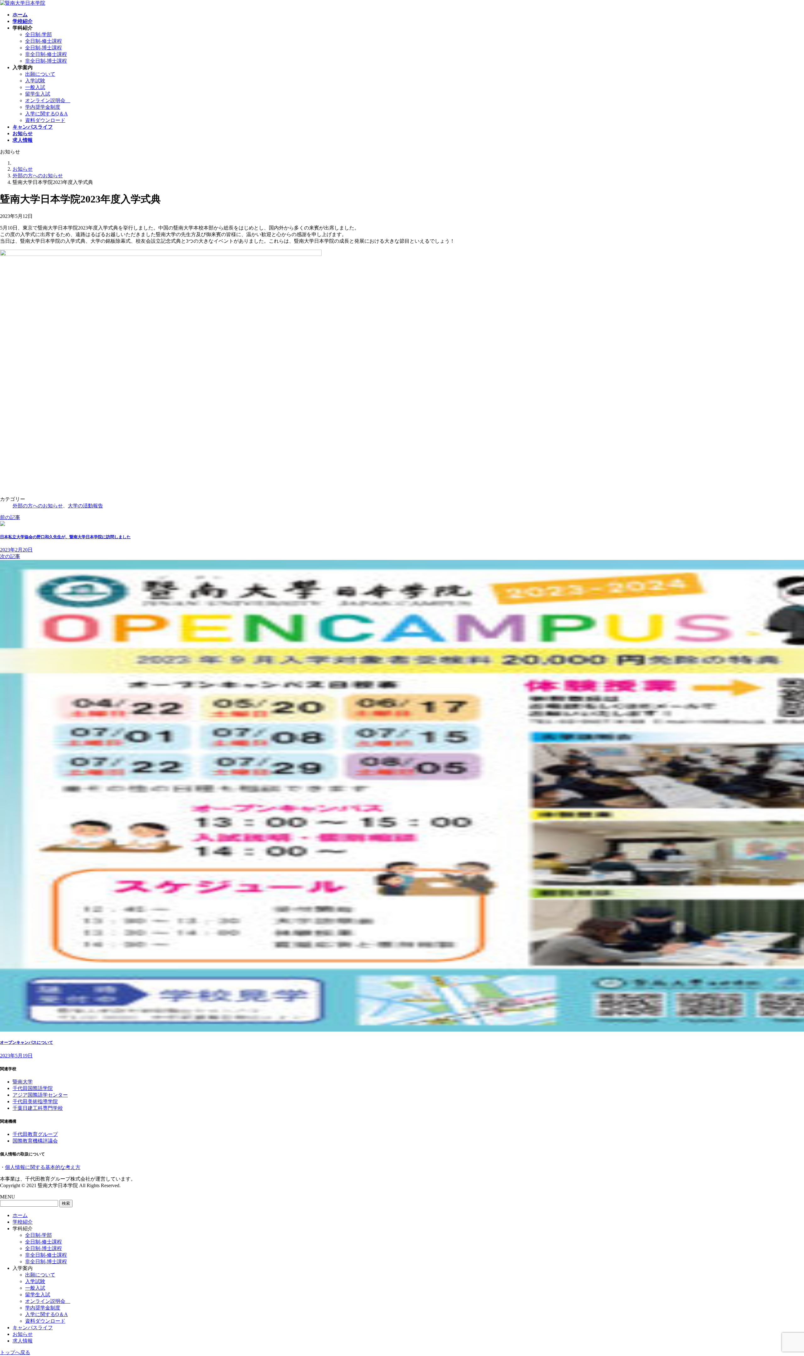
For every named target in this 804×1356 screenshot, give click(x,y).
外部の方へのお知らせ (38, 505)
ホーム (20, 1215)
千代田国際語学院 (33, 1088)
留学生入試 (37, 94)
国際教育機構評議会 (35, 1140)
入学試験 (35, 80)
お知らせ (23, 1334)
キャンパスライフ (33, 1327)
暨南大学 (23, 1081)
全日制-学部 (38, 34)
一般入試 (35, 87)
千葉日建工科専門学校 (38, 1108)
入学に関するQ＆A (46, 113)
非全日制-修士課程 (46, 54)
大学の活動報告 (85, 505)
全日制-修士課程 (43, 41)
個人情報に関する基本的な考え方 (42, 1167)
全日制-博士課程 (43, 47)
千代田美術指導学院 (35, 1101)
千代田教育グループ (35, 1134)
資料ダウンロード (45, 120)
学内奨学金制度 (42, 107)
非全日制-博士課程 (46, 61)
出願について (40, 74)
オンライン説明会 (47, 100)
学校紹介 (23, 1222)
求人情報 (23, 1340)
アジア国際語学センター (40, 1095)
